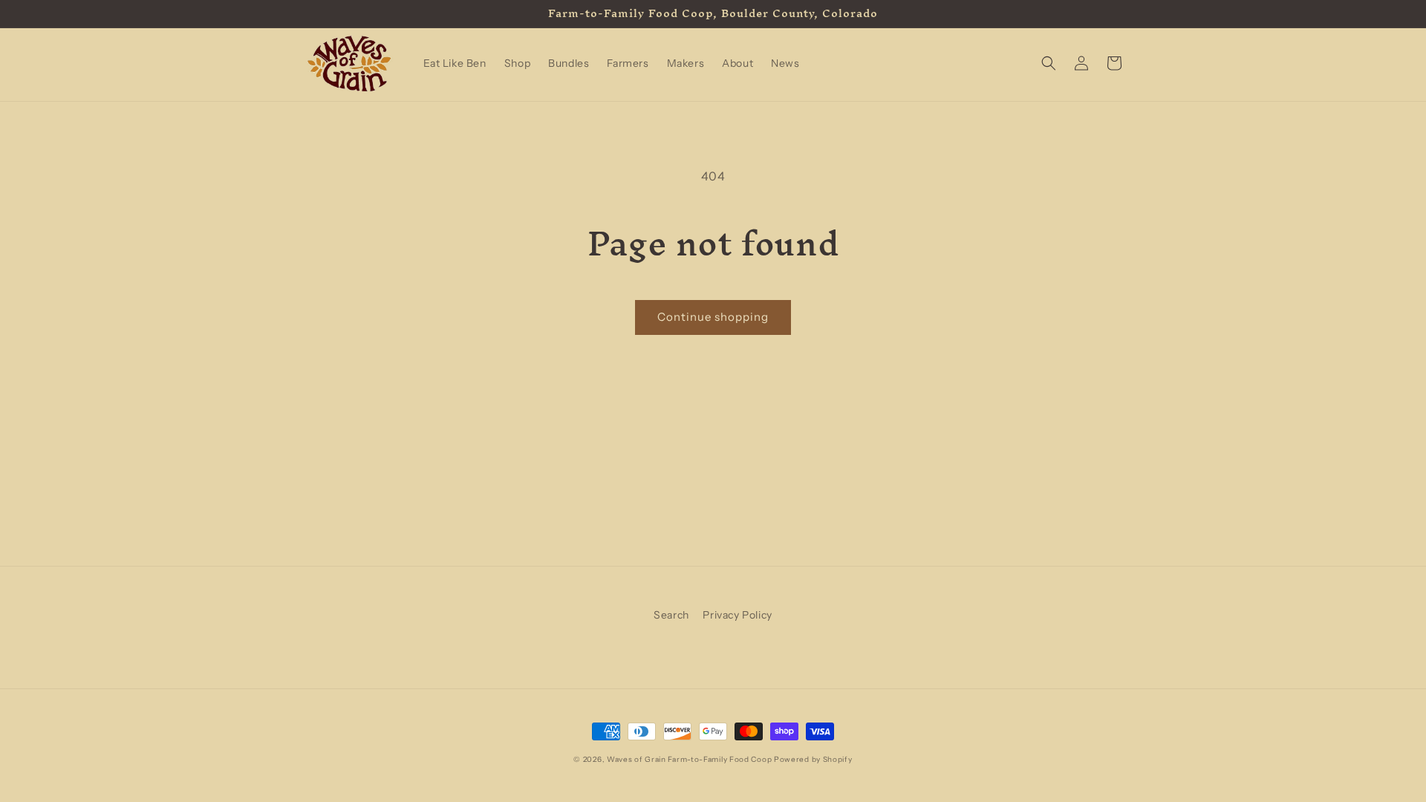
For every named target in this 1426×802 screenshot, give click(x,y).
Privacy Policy (737, 615)
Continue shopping (713, 317)
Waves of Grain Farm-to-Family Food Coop (689, 759)
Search (671, 615)
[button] (1048, 63)
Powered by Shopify (813, 759)
